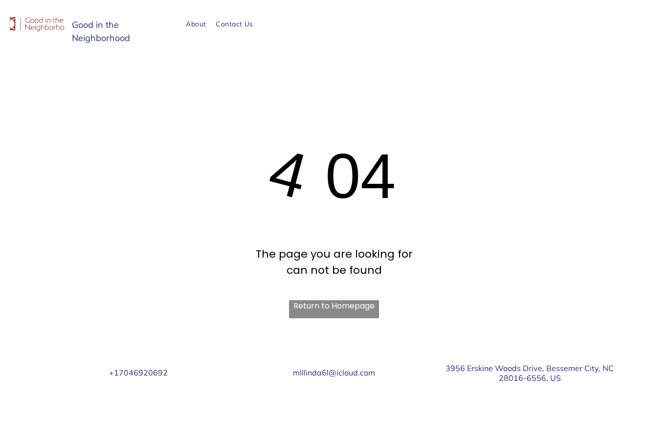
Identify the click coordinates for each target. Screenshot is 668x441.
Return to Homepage (334, 305)
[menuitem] (196, 24)
